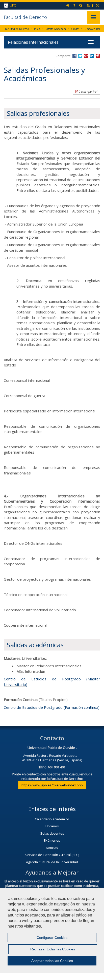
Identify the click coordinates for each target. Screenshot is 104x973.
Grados (75, 29)
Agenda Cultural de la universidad (52, 862)
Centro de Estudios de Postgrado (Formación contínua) (51, 707)
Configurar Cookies (52, 938)
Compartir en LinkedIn (92, 56)
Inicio (37, 29)
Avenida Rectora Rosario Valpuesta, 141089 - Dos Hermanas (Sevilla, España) (52, 758)
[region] (52, 930)
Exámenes (52, 840)
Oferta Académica (56, 29)
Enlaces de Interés (52, 809)
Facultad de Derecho (25, 17)
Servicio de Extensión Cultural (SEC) (52, 854)
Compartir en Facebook (74, 56)
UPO (12, 5)
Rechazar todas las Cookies (52, 949)
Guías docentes (52, 833)
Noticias (52, 847)
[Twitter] (97, 5)
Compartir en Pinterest (98, 56)
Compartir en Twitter (80, 56)
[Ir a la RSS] (89, 5)
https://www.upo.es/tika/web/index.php (52, 785)
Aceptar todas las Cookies (52, 961)
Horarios (52, 826)
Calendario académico (52, 819)
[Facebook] (93, 5)
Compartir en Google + (86, 56)
